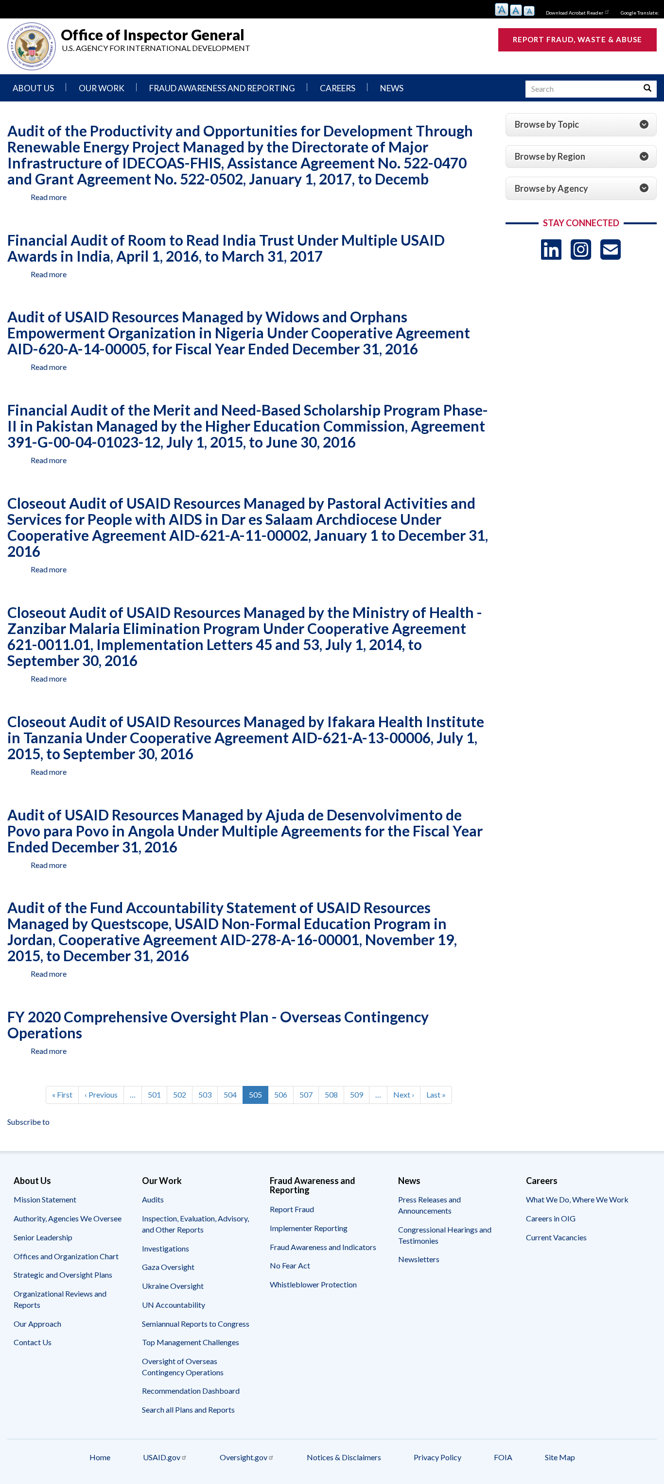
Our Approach (37, 1323)
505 (258, 1097)
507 (307, 1094)
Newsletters (418, 1259)
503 (206, 1094)
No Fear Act (290, 1265)
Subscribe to (28, 1121)
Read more (49, 196)
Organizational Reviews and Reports (60, 1299)
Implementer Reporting (309, 1228)
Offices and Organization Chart (66, 1256)
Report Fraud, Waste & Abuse (577, 39)
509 (358, 1094)
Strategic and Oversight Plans (63, 1274)
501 (156, 1094)
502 (181, 1094)
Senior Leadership (43, 1237)
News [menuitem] (391, 88)
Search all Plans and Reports (188, 1409)
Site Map (560, 1457)
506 (282, 1094)
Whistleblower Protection (313, 1284)
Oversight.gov (243, 1457)
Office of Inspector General (153, 34)
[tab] (581, 124)
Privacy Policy (437, 1457)
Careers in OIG (551, 1218)
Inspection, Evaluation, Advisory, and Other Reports (195, 1224)
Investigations (165, 1248)
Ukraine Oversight (173, 1285)
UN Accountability (173, 1304)
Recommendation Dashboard (191, 1390)
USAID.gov (161, 1457)
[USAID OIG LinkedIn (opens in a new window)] (551, 249)
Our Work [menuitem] (101, 88)
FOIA (503, 1457)
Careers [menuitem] (337, 88)
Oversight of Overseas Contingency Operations (183, 1366)
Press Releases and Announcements (429, 1205)
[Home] (31, 46)
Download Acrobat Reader (574, 13)
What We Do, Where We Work (577, 1199)
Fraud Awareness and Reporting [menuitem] (222, 88)
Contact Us (33, 1342)
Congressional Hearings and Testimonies (444, 1235)
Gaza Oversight (168, 1266)
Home (99, 1457)
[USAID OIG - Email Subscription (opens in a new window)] (610, 249)
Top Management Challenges (190, 1342)
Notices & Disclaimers (344, 1457)
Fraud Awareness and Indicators (323, 1246)
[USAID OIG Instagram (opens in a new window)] (581, 249)
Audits (153, 1199)
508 (333, 1094)
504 (232, 1094)
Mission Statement (45, 1199)
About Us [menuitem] (33, 88)
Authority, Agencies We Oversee (68, 1218)
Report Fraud (292, 1209)
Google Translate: (640, 13)
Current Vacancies (556, 1237)
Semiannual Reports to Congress (195, 1323)
